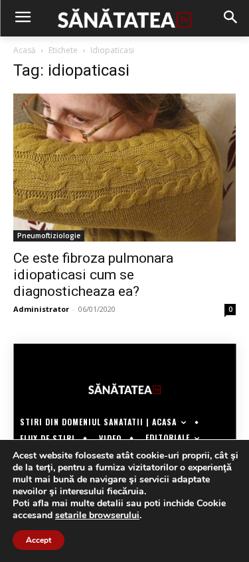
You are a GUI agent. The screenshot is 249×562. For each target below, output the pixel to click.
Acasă (24, 50)
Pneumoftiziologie (48, 235)
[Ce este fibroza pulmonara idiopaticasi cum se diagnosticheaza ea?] (124, 168)
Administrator (41, 309)
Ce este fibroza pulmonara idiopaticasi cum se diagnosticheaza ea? (93, 274)
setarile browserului (97, 516)
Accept (38, 540)
